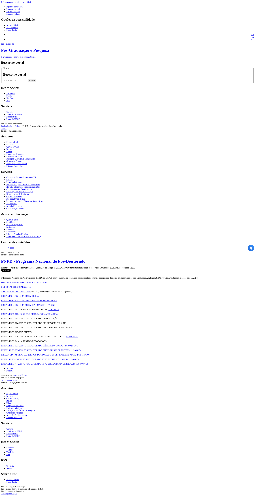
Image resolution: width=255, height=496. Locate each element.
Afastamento (11, 203)
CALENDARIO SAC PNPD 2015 (16, 291)
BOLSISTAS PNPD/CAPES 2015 (16, 287)
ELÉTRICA (53, 309)
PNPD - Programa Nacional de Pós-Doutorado (43, 261)
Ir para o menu (13, 9)
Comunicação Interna (15, 208)
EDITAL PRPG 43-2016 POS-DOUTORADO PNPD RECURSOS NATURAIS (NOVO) (40, 359)
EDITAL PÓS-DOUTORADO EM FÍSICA (20, 296)
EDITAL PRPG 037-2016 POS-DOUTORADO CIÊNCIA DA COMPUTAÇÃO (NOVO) (40, 346)
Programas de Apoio (15, 154)
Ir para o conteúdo (14, 7)
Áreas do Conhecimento (16, 163)
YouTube (10, 452)
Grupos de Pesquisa (14, 161)
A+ (252, 34)
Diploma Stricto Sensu (15, 199)
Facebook (10, 447)
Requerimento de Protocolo (17, 194)
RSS (8, 454)
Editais (9, 151)
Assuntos (17, 375)
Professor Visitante (14, 156)
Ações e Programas (14, 224)
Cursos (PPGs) (12, 147)
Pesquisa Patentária (14, 182)
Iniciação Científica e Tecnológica (20, 159)
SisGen (9, 180)
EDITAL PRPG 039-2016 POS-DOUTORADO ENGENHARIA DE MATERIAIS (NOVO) (41, 350)
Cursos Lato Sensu (14, 196)
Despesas (10, 229)
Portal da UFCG (13, 119)
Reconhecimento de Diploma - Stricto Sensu (25, 201)
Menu (4, 128)
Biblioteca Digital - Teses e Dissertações (23, 184)
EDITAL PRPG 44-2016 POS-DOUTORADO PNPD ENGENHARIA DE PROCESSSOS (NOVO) (44, 364)
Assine (9, 468)
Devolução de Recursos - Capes (19, 192)
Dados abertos (12, 117)
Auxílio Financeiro (14, 206)
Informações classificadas (17, 234)
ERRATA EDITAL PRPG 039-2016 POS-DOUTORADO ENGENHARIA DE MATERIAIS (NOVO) (45, 355)
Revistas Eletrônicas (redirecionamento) (23, 187)
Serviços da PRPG (14, 114)
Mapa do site (11, 30)
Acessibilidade (12, 25)
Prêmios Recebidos (14, 166)
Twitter (9, 450)
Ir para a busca (13, 11)
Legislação (10, 227)
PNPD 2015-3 (72, 337)
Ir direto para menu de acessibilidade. (16, 2)
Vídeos (10, 248)
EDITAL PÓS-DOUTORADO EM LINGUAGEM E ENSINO (28, 305)
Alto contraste (12, 27)
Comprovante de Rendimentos (19, 189)
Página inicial (6, 126)
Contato (9, 112)
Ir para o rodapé (13, 14)
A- (252, 39)
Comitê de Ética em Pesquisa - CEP (21, 177)
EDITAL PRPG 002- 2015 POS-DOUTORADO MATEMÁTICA (29, 314)
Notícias (9, 144)
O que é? (10, 466)
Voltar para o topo (9, 380)
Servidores (10, 222)
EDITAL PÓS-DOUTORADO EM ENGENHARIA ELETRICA (29, 300)
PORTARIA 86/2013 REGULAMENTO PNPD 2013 (24, 282)
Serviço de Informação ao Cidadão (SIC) (23, 236)
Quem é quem (12, 220)
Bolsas (17, 126)
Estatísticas (11, 232)
